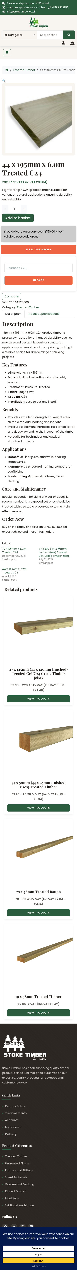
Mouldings (12, 1198)
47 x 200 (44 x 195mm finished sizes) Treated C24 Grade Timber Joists (53, 552)
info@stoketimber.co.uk (21, 11)
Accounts (11, 1120)
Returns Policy (15, 1106)
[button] (4, 81)
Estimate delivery (38, 249)
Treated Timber (24, 70)
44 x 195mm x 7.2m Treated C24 (14, 570)
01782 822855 (60, 7)
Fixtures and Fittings (19, 1170)
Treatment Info (16, 1113)
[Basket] (72, 43)
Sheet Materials (16, 1177)
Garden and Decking (19, 1184)
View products (38, 698)
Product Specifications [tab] (43, 314)
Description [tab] (13, 314)
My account (13, 1127)
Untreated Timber (18, 1163)
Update (38, 280)
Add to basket (18, 217)
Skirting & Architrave (19, 1205)
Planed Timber (15, 1191)
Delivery (10, 1134)
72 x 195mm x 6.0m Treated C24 (14, 550)
